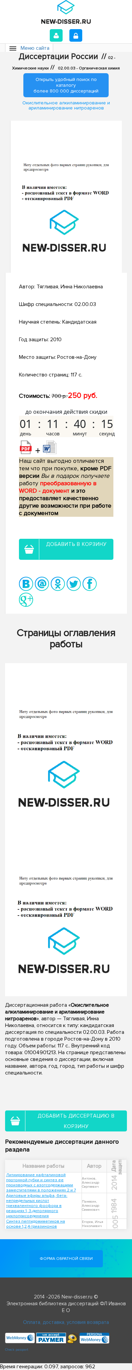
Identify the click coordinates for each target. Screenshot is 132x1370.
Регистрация (75, 35)
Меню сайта (35, 48)
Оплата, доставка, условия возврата (66, 1322)
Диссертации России (58, 56)
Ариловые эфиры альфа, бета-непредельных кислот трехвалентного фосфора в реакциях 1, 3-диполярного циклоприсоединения (36, 1206)
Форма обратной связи (66, 1258)
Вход (56, 35)
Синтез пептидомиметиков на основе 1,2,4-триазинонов (35, 1224)
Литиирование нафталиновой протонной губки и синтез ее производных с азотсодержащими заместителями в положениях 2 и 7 (41, 1182)
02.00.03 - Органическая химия (89, 68)
